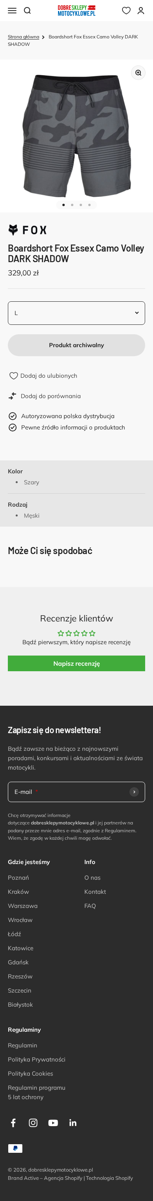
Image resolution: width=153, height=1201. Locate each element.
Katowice (20, 948)
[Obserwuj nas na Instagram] (33, 1123)
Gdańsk (18, 962)
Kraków (18, 891)
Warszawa (23, 905)
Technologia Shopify (109, 1178)
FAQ (90, 905)
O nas (92, 877)
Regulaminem (120, 830)
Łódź (14, 934)
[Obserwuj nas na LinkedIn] (73, 1123)
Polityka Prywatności (37, 1059)
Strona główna (23, 37)
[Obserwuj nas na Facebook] (13, 1123)
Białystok (20, 1004)
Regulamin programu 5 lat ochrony (37, 1092)
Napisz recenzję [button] (76, 663)
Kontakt (95, 891)
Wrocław (20, 920)
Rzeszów (20, 976)
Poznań (18, 877)
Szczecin (19, 990)
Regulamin (22, 1045)
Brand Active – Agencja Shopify (45, 1178)
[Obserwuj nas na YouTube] (53, 1123)
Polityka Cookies (30, 1073)
